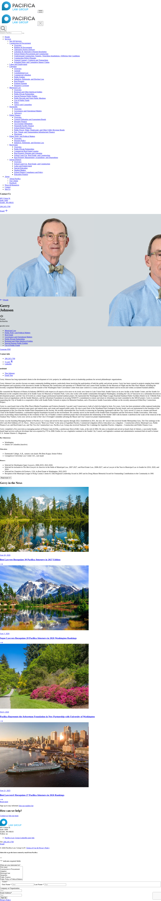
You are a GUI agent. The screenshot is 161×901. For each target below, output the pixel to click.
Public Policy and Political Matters (22, 136)
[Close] (1, 857)
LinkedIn (8, 364)
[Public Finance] (11, 877)
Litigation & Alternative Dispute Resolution (30, 52)
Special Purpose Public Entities (25, 96)
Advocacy (18, 113)
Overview (18, 45)
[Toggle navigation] (40, 11)
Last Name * (39, 884)
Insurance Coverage (21, 86)
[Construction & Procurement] (11, 869)
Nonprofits (13, 107)
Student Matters (20, 170)
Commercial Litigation (22, 75)
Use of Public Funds (21, 100)
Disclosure (18, 134)
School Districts (15, 160)
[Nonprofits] (11, 875)
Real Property (19, 81)
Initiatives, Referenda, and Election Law (29, 79)
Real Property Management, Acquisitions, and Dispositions (36, 157)
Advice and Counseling (23, 105)
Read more (4, 802)
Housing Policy (20, 141)
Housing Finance (20, 122)
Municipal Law (15, 88)
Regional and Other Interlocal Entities (28, 92)
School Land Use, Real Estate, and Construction (32, 155)
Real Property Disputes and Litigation (28, 153)
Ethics (16, 102)
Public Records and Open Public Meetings (30, 98)
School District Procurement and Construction (31, 54)
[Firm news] (11, 867)
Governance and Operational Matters (28, 111)
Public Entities (19, 77)
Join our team (13, 816)
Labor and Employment (18, 64)
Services (8, 39)
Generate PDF (5, 349)
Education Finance (21, 174)
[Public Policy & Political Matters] (11, 879)
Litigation (13, 66)
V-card (7, 362)
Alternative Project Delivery (24, 50)
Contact (7, 187)
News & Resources (12, 185)
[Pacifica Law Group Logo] (19, 12)
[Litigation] (11, 871)
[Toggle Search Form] (3, 29)
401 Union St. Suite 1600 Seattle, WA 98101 (7, 200)
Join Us (7, 189)
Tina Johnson (10, 373)
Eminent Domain (20, 83)
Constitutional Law (21, 73)
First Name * (7, 884)
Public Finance (15, 115)
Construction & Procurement (20, 43)
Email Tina (9, 375)
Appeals (17, 71)
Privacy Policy (5, 900)
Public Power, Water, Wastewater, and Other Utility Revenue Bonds (39, 130)
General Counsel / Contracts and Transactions (31, 60)
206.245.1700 (5, 207)
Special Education (21, 168)
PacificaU (13, 183)
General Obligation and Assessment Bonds (30, 119)
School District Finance (23, 128)
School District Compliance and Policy (28, 172)
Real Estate (13, 145)
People (7, 37)
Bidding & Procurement (23, 47)
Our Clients (13, 181)
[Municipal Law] (11, 873)
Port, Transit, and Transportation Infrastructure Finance (34, 132)
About (7, 177)
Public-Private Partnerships (24, 94)
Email (2, 211)
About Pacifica (15, 179)
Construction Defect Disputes (25, 58)
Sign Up (3, 898)
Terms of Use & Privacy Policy (38, 848)
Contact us (4, 816)
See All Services (15, 41)
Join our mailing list (26, 806)
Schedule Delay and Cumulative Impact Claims (31, 62)
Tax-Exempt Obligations (23, 124)
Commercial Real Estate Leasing (26, 151)
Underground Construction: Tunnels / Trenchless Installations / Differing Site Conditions (47, 56)
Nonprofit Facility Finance (24, 126)
